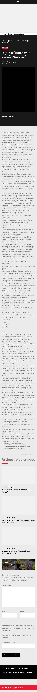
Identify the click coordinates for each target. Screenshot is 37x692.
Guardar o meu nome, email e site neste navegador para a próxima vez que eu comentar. (18, 628)
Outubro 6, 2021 (9, 487)
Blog (12, 34)
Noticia (8, 34)
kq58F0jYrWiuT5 (14, 62)
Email (22, 611)
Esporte (23, 34)
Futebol (17, 34)
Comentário (7, 585)
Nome (5, 611)
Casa (3, 34)
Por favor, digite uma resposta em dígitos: (16, 636)
